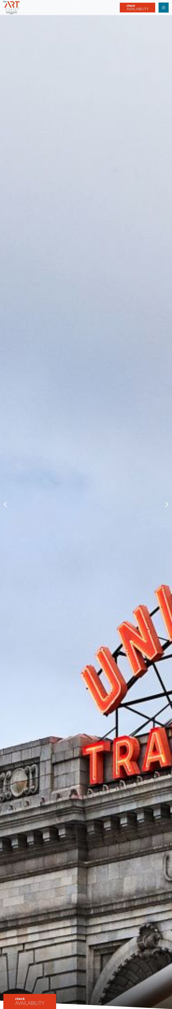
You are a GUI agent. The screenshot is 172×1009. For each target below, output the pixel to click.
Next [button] (165, 504)
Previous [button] (6, 504)
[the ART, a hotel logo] (11, 7)
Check (137, 7)
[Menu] (164, 8)
